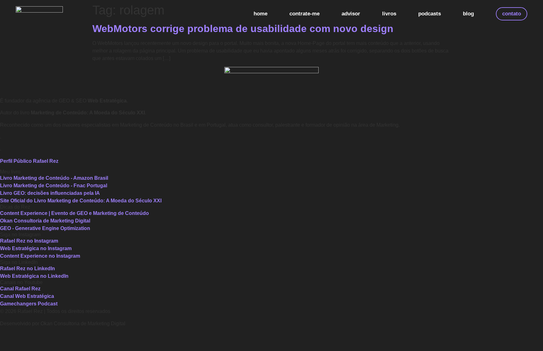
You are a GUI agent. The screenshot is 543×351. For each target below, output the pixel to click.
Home (260, 14)
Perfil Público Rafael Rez (29, 161)
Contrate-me (304, 14)
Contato (511, 14)
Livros (389, 14)
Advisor (351, 14)
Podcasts (429, 14)
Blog (468, 14)
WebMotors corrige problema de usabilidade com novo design (242, 28)
